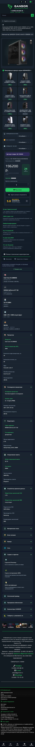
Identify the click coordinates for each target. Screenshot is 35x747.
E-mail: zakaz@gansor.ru (7, 717)
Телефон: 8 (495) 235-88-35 (9, 714)
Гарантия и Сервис (22, 259)
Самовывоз (4, 709)
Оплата (3, 705)
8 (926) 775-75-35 (17, 677)
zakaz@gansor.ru (17, 673)
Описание (9, 259)
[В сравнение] (31, 43)
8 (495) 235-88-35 (27, 651)
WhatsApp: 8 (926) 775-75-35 (9, 715)
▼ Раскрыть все (17, 269)
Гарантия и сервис (6, 695)
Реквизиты (4, 699)
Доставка (3, 704)
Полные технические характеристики (17, 254)
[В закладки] (31, 41)
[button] (17, 11)
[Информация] (21, 2)
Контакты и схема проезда (8, 697)
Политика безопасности (8, 707)
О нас (2, 694)
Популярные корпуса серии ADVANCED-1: (18, 70)
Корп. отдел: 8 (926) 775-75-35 (9, 719)
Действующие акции (7, 692)
